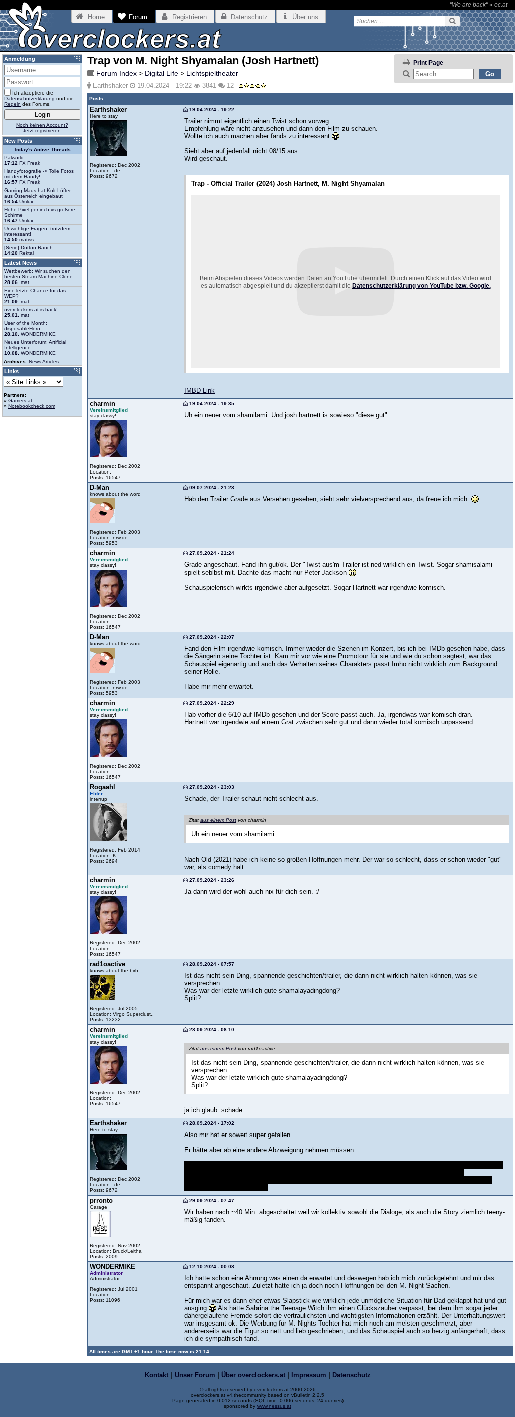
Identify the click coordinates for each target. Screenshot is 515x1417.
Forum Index (116, 73)
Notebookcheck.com (31, 406)
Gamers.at (20, 400)
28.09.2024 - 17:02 (211, 1123)
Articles (50, 361)
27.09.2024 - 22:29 (211, 703)
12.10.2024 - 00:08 (211, 1266)
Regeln (12, 104)
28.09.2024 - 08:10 (211, 1029)
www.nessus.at (274, 1406)
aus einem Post (218, 820)
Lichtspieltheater (212, 73)
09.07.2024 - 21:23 (211, 487)
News (35, 361)
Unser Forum (195, 1375)
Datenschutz (351, 1375)
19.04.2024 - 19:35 (211, 403)
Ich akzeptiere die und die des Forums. (39, 98)
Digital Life (161, 73)
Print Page (428, 62)
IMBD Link (199, 390)
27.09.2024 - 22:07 (211, 637)
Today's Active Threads (42, 149)
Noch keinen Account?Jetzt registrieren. (42, 127)
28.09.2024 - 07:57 (211, 964)
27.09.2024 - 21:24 (211, 553)
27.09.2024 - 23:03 (211, 787)
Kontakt (156, 1375)
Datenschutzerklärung (29, 98)
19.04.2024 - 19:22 (211, 109)
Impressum (308, 1375)
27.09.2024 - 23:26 (211, 880)
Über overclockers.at (253, 1375)
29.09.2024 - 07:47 (211, 1200)
